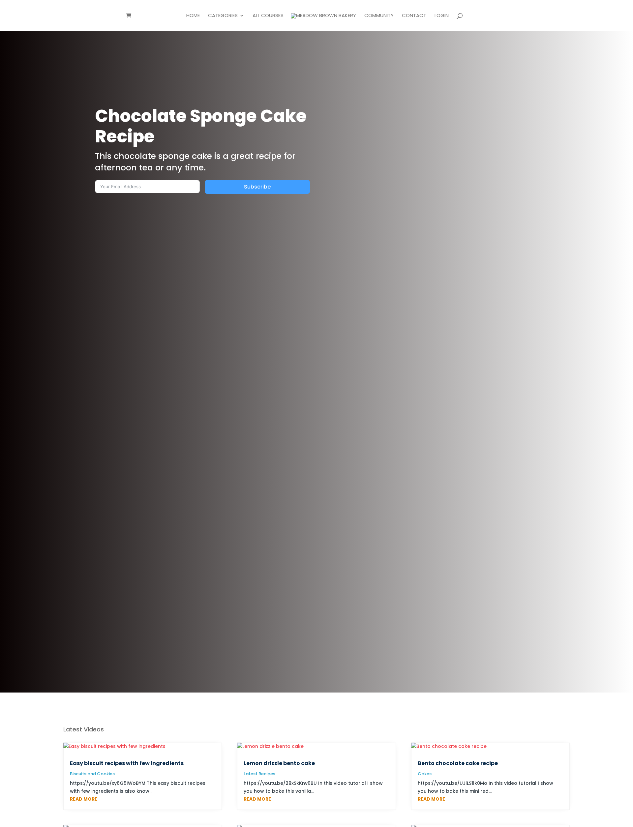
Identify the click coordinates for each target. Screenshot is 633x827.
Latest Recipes (259, 774)
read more (83, 799)
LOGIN (442, 16)
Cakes (425, 774)
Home (193, 16)
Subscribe (257, 187)
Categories (223, 16)
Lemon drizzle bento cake (279, 763)
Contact (414, 16)
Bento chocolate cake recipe (458, 763)
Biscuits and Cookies (92, 774)
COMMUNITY (379, 16)
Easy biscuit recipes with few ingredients (127, 763)
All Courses (268, 16)
